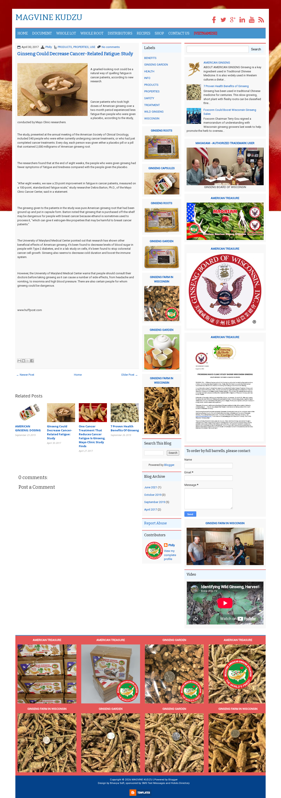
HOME (23, 33)
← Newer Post (25, 374)
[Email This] (19, 361)
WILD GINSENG (154, 111)
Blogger (169, 465)
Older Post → (129, 374)
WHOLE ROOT (91, 33)
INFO (147, 78)
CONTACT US (178, 33)
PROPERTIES (152, 91)
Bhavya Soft (117, 783)
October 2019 (152, 494)
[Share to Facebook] (32, 361)
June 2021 (150, 487)
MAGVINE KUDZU (48, 17)
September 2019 (154, 502)
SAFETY (149, 98)
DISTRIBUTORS (120, 33)
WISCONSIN (151, 118)
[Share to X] (27, 361)
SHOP (159, 33)
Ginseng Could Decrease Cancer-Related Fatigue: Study (75, 53)
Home (78, 374)
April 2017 (150, 509)
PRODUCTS (151, 84)
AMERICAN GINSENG (217, 62)
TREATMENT (152, 105)
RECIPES (143, 33)
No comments (111, 47)
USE (92, 47)
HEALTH (149, 71)
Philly (171, 545)
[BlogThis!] (23, 361)
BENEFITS (150, 58)
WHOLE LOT (66, 33)
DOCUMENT (42, 33)
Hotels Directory (180, 783)
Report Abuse (155, 523)
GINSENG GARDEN (156, 64)
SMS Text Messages (153, 783)
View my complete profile (170, 555)
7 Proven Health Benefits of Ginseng (226, 86)
